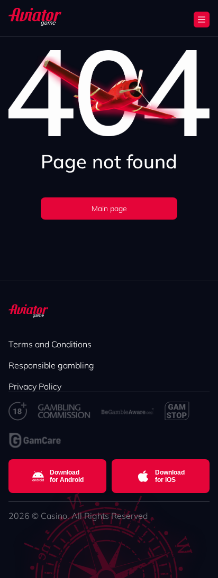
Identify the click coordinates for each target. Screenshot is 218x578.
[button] (202, 19)
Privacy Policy (34, 386)
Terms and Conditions (50, 344)
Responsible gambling (51, 365)
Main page (109, 208)
